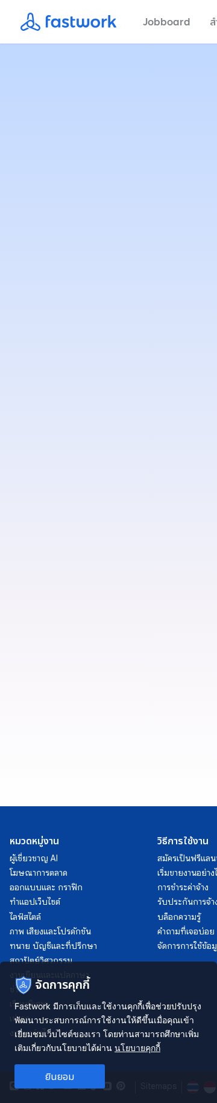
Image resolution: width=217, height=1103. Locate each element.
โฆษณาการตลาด (39, 873)
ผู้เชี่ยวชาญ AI (34, 858)
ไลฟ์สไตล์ (25, 917)
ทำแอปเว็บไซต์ (35, 902)
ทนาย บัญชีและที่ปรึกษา (53, 946)
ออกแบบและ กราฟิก (46, 887)
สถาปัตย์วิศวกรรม (41, 960)
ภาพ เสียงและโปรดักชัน (50, 931)
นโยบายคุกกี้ (137, 1048)
